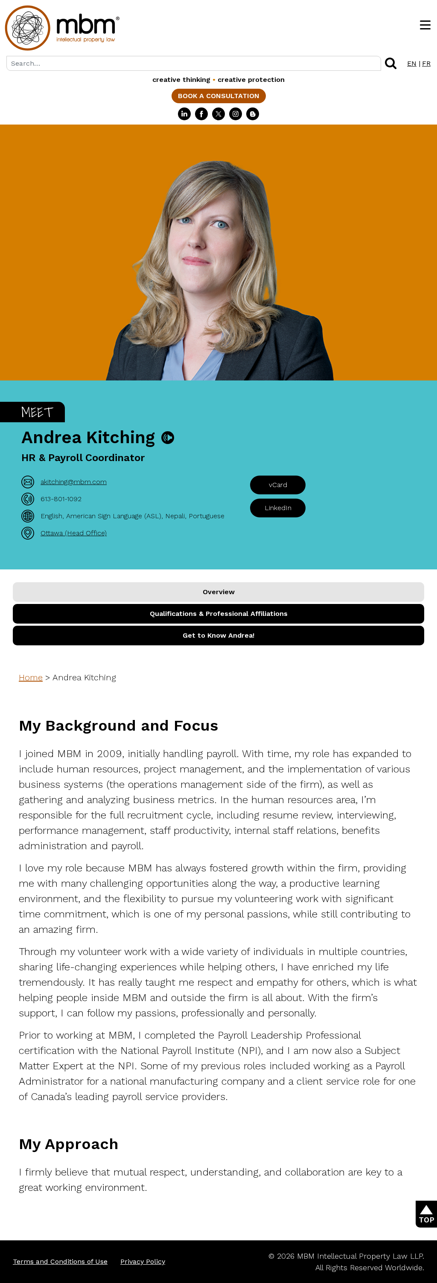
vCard (278, 485)
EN (412, 63)
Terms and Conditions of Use (60, 1261)
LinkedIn (278, 508)
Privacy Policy (142, 1261)
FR (426, 63)
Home (31, 677)
